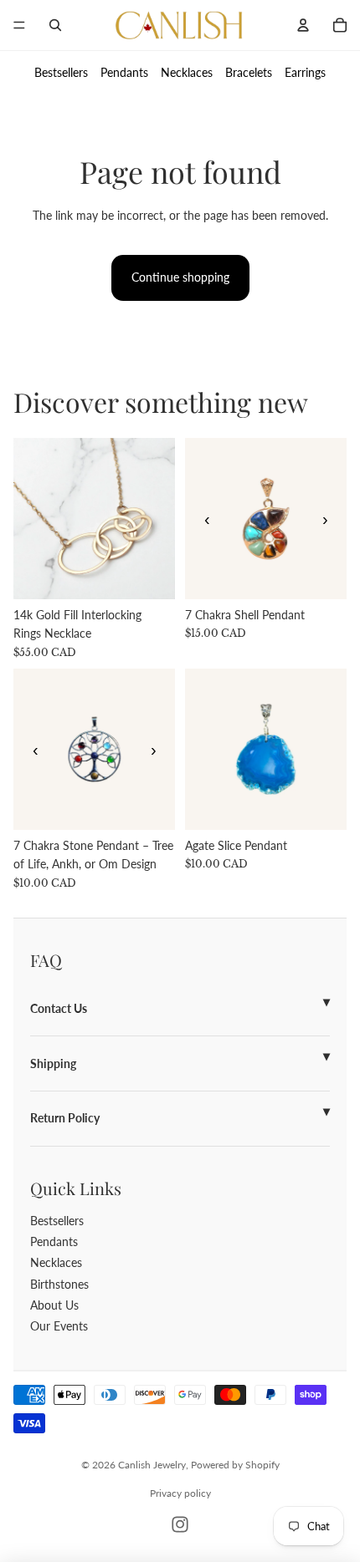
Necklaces (187, 72)
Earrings (305, 72)
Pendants (124, 72)
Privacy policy (180, 1493)
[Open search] (55, 25)
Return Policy (65, 1118)
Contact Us (58, 1008)
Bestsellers (61, 72)
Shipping (53, 1063)
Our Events (59, 1326)
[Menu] (19, 25)
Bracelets (248, 72)
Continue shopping (180, 277)
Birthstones (59, 1284)
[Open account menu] (303, 25)
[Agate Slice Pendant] (266, 749)
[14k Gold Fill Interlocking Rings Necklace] (94, 518)
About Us (54, 1305)
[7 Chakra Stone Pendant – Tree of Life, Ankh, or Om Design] (94, 749)
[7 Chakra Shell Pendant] (266, 518)
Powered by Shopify (235, 1464)
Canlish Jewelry (152, 1464)
